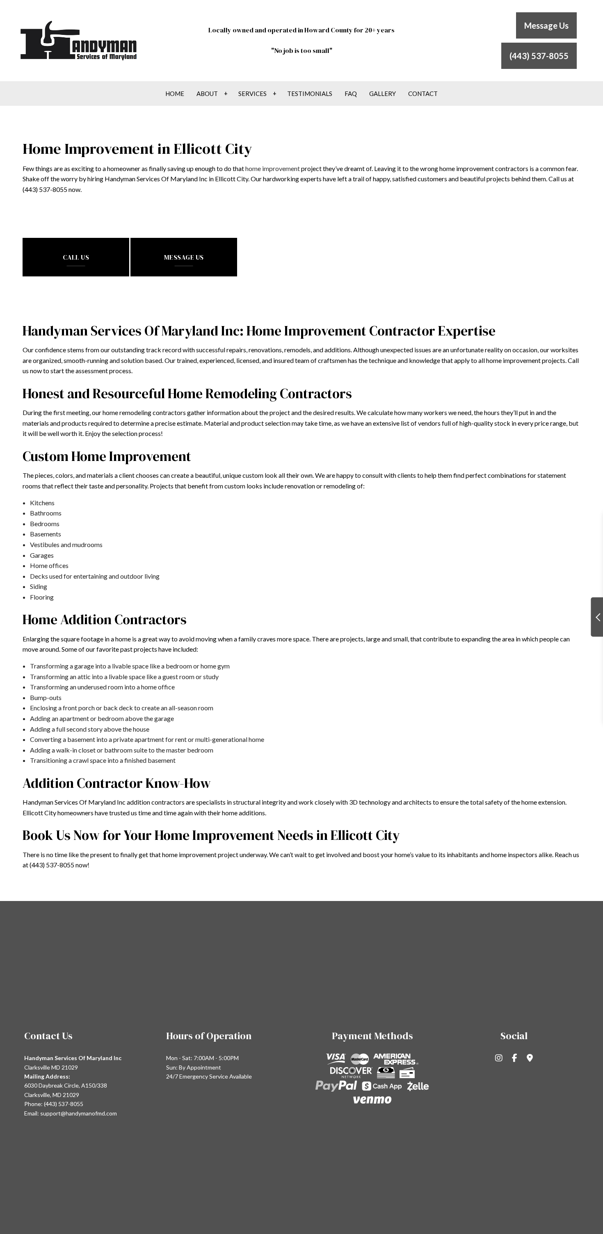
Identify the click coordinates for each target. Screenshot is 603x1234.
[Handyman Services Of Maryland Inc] (79, 39)
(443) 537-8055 (539, 56)
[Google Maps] (530, 1058)
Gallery (382, 93)
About (207, 93)
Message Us (546, 25)
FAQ (351, 93)
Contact (423, 93)
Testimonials (309, 93)
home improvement (272, 168)
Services (252, 93)
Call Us (76, 257)
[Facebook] (514, 1058)
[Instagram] (499, 1058)
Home (174, 93)
